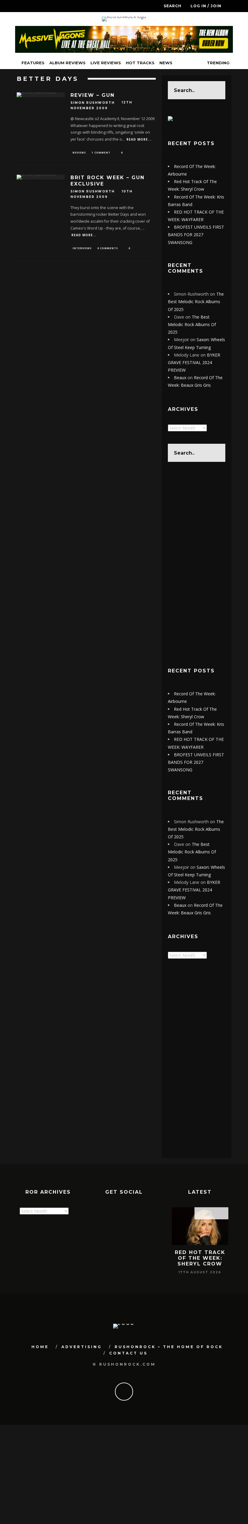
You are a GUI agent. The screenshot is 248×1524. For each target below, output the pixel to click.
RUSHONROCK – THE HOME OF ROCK (169, 1347)
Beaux (180, 377)
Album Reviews (67, 62)
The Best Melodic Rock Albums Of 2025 (196, 301)
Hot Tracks (140, 62)
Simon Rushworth (92, 103)
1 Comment (101, 152)
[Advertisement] (196, 564)
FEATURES (32, 62)
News (165, 62)
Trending (218, 62)
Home (40, 1347)
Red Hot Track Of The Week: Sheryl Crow (200, 1258)
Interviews (82, 248)
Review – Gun (92, 95)
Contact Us (128, 1353)
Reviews (79, 152)
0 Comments (107, 248)
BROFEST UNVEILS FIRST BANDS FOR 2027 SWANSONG (196, 234)
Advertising (81, 1347)
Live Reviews (105, 62)
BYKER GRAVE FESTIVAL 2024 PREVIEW (194, 362)
